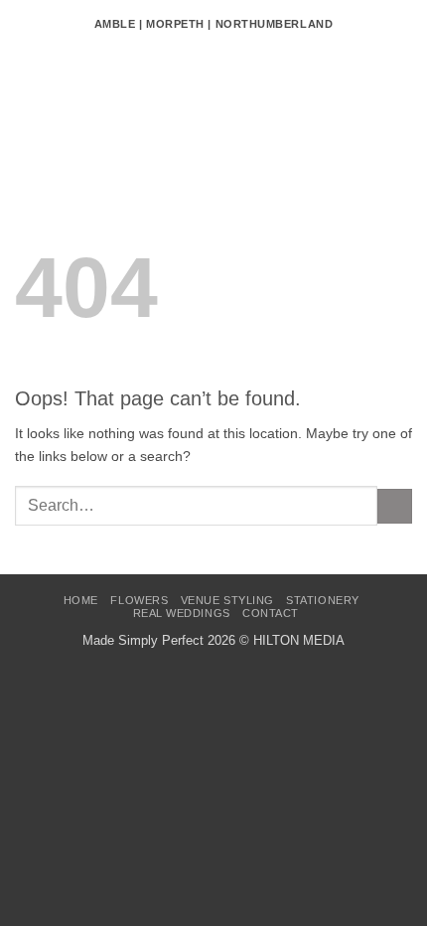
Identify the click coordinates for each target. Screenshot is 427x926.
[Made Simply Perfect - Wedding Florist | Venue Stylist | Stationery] (213, 104)
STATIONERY (322, 600)
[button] (26, 104)
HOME (81, 600)
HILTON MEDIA (299, 640)
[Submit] (394, 507)
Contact (270, 613)
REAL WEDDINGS (181, 613)
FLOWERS (139, 600)
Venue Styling (227, 600)
